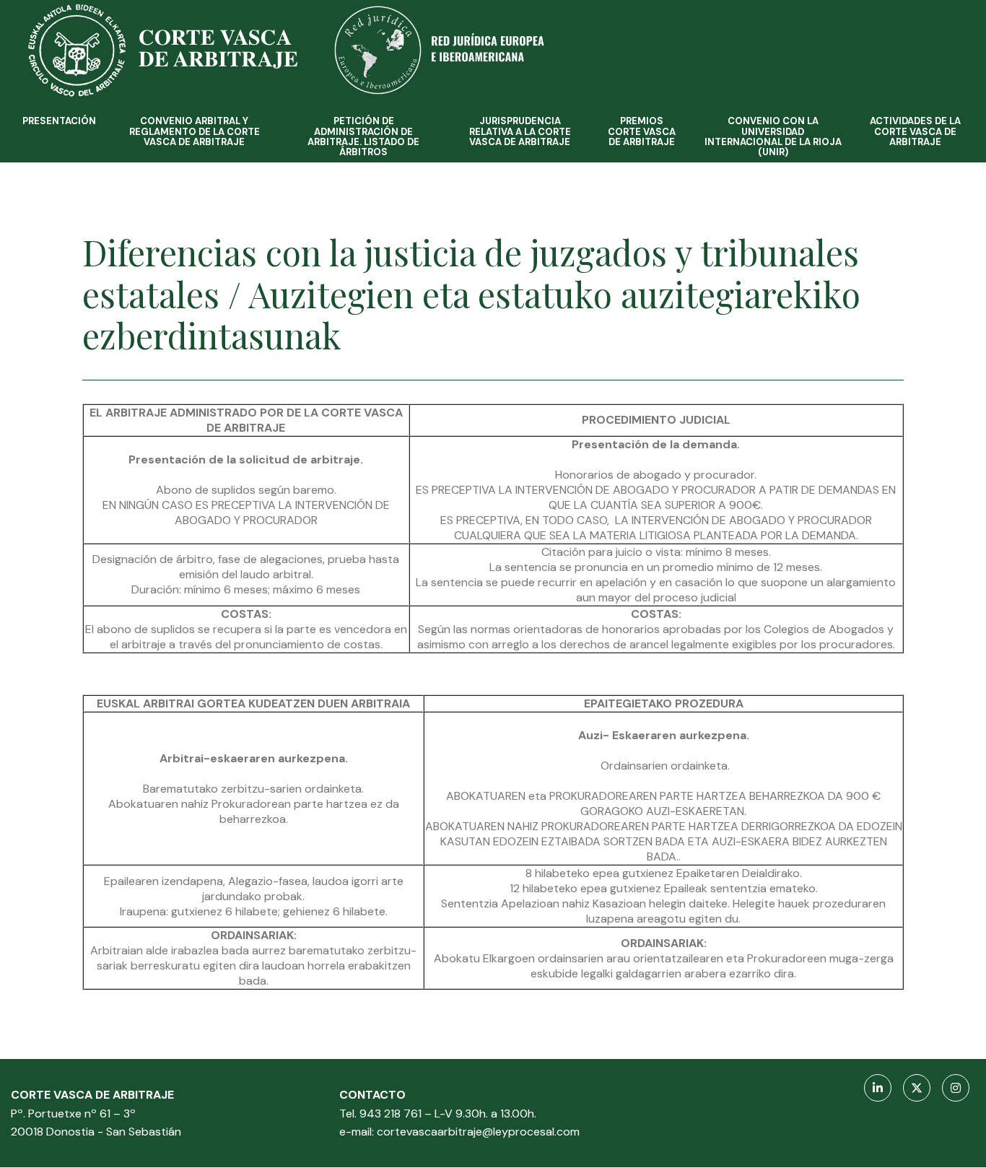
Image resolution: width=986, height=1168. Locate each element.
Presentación (59, 121)
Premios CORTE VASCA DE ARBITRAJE (642, 131)
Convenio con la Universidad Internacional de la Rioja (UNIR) (773, 136)
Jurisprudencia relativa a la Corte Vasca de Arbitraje (520, 131)
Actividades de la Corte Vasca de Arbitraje (915, 131)
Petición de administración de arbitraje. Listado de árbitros (363, 136)
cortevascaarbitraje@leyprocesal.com (478, 1131)
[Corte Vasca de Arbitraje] (191, 100)
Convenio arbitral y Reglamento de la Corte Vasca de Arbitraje (194, 131)
